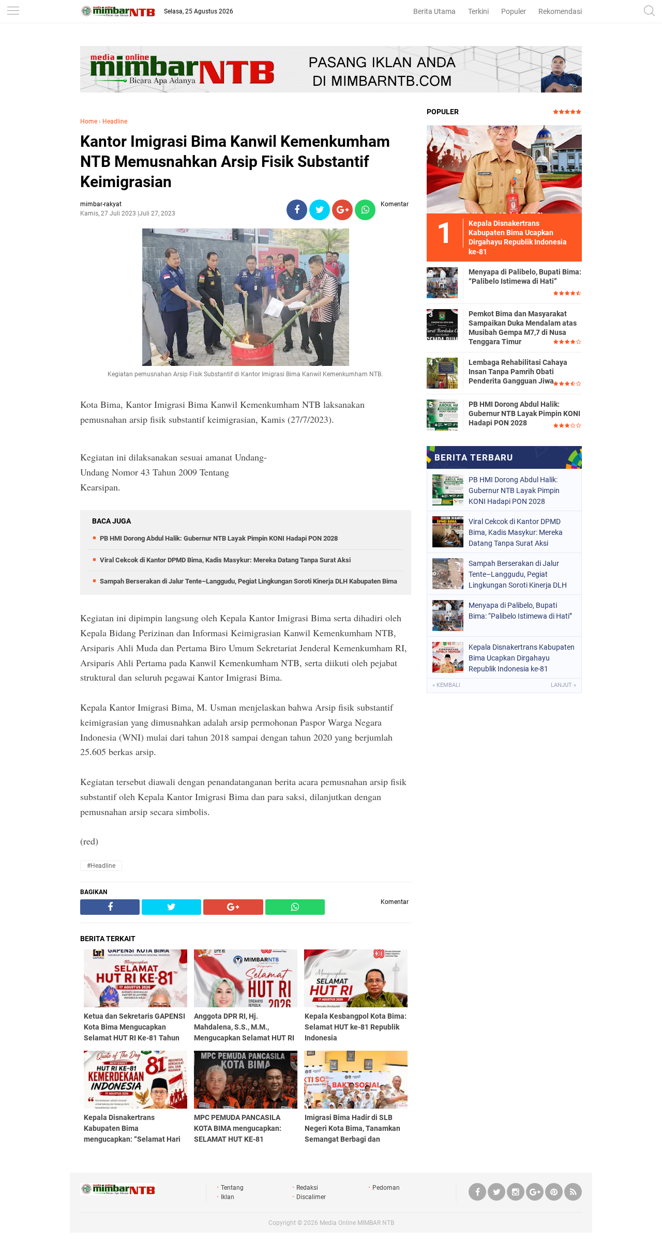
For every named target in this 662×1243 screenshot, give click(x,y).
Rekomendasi (560, 11)
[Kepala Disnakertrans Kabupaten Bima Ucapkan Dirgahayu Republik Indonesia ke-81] (504, 169)
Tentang (232, 1187)
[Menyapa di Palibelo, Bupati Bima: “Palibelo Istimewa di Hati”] (442, 282)
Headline (114, 121)
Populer (513, 11)
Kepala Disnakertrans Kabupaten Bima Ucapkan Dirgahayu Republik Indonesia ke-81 (522, 658)
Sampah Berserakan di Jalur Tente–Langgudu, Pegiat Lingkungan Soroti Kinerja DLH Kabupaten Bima (248, 581)
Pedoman (386, 1187)
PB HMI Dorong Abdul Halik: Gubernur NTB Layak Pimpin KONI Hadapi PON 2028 (219, 538)
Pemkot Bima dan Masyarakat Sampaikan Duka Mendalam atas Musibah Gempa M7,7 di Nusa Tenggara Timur (523, 328)
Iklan (227, 1197)
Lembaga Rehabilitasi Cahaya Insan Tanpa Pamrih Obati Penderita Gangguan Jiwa (518, 371)
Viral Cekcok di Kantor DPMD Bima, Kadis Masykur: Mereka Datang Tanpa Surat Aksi (225, 560)
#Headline (101, 865)
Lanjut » (563, 685)
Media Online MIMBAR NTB (357, 1222)
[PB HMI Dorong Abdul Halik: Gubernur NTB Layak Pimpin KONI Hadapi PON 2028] (442, 414)
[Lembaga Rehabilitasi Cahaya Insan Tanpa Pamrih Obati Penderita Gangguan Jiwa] (442, 373)
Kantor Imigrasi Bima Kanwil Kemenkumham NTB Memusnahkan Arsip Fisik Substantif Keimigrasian (235, 161)
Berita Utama (434, 11)
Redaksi (307, 1187)
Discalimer (311, 1197)
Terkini (478, 11)
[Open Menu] (13, 11)
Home (88, 121)
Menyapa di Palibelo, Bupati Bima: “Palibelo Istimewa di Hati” (525, 276)
